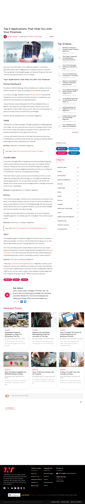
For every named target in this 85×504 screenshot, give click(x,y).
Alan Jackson (13, 36)
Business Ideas (48, 473)
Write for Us (35, 476)
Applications (8, 279)
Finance (30, 36)
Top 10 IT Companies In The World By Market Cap (29, 228)
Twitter (74, 148)
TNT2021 (24, 279)
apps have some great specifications (20, 263)
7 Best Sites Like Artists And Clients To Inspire (27, 151)
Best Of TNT (35, 485)
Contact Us (34, 482)
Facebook (62, 148)
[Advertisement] (42, 18)
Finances (16, 279)
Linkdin (74, 153)
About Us (34, 473)
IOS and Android (35, 95)
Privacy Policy (65, 502)
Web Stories (60, 481)
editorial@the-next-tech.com (67, 473)
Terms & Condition (76, 502)
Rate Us (33, 495)
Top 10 (46, 485)
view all (74, 132)
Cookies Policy (55, 502)
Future (46, 479)
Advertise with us (36, 479)
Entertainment (48, 482)
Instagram (62, 153)
